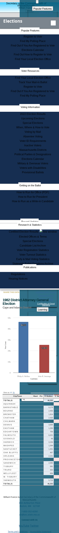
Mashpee (8, 446)
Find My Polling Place (33, 41)
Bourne (8, 411)
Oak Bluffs (10, 452)
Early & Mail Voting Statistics (32, 259)
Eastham (8, 428)
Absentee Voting (32, 136)
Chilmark (9, 421)
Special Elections (33, 123)
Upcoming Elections (33, 118)
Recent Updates (30, 221)
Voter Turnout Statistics (33, 254)
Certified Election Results (24, 231)
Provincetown (12, 459)
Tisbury (8, 466)
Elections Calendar (33, 50)
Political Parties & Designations (32, 154)
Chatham (8, 418)
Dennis (7, 425)
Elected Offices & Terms (33, 236)
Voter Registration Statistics (33, 250)
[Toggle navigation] (53, 22)
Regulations (18, 274)
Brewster (9, 414)
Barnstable (10, 407)
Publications (29, 267)
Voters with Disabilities (33, 167)
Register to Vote (33, 36)
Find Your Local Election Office (33, 59)
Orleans (8, 456)
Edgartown (10, 432)
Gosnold (9, 439)
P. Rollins (49, 396)
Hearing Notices (18, 278)
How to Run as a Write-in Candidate (33, 201)
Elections (12, 21)
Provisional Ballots (33, 172)
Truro (7, 470)
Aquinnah (9, 404)
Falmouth (9, 435)
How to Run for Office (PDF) (33, 192)
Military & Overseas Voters (33, 163)
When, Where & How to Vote (32, 127)
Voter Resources (30, 70)
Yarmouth (9, 480)
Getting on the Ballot (30, 185)
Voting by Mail (33, 131)
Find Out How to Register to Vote (33, 54)
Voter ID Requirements (33, 141)
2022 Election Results (33, 114)
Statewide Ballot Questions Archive (32, 263)
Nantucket (10, 449)
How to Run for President (32, 196)
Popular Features (30, 30)
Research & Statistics (30, 224)
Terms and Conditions (18, 531)
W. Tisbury (10, 477)
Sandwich (9, 463)
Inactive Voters (32, 145)
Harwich (8, 442)
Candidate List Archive (33, 245)
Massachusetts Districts (33, 149)
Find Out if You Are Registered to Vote (33, 45)
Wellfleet (10, 473)
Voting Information (30, 107)
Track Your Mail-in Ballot (33, 82)
